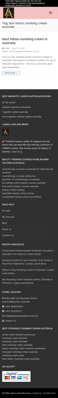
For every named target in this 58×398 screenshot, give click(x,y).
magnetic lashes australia (15, 112)
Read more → (11, 73)
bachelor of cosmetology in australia (21, 179)
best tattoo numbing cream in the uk (21, 51)
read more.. (17, 151)
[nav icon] (50, 13)
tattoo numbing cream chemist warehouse (23, 348)
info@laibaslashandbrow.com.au (21, 315)
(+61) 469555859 (13, 306)
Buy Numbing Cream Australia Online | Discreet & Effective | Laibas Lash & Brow (27, 281)
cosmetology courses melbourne (19, 176)
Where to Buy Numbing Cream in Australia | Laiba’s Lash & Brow (28, 271)
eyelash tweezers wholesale (16, 107)
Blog (4, 223)
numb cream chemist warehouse (18, 334)
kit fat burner (9, 102)
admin (7, 48)
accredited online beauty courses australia (23, 182)
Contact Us (8, 235)
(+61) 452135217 (13, 311)
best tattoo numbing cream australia (20, 358)
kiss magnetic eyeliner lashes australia (21, 116)
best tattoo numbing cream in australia (24, 41)
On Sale (6, 210)
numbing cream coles (13, 355)
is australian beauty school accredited (21, 196)
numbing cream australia (14, 341)
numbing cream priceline (14, 338)
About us (6, 229)
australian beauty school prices (18, 193)
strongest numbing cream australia (20, 351)
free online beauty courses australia (20, 186)
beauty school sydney (13, 189)
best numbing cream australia (17, 345)
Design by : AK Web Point (44, 393)
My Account (8, 216)
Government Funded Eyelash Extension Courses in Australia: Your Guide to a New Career (27, 252)
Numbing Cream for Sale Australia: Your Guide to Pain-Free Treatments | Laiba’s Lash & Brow (27, 262)
